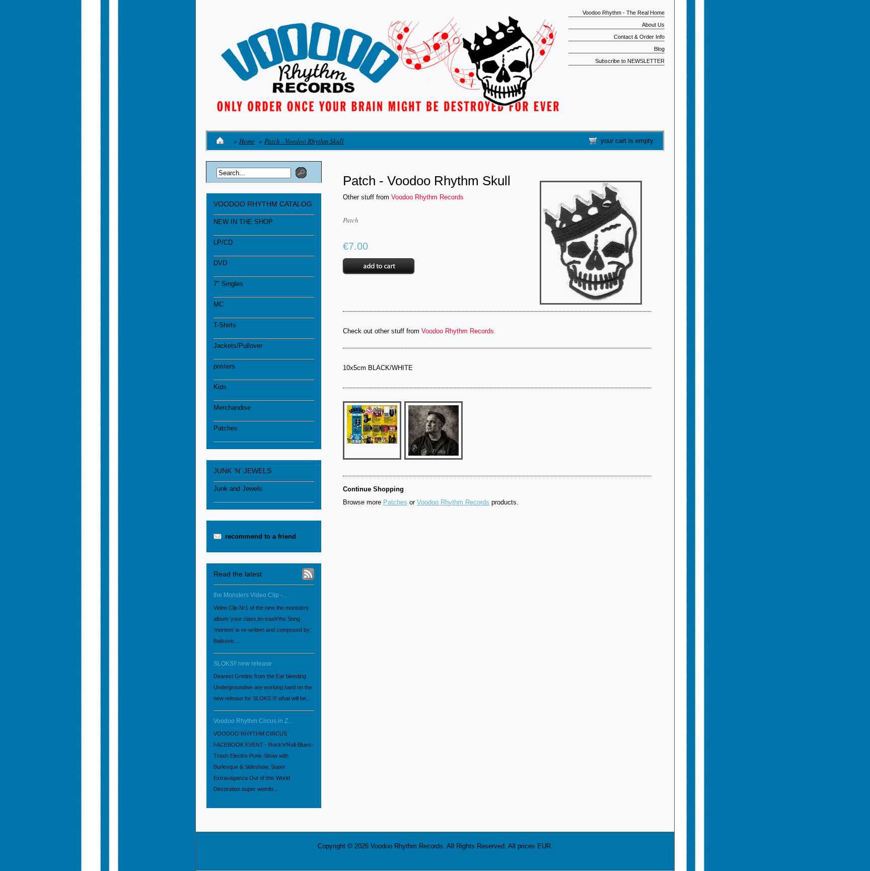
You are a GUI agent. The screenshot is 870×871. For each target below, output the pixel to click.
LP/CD (223, 242)
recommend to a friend (260, 536)
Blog (659, 49)
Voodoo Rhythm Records (427, 197)
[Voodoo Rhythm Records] (384, 109)
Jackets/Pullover (237, 345)
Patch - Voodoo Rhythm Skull (304, 141)
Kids (220, 387)
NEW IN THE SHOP (243, 222)
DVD (220, 263)
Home (247, 141)
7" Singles (228, 283)
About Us (653, 25)
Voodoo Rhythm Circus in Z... (253, 720)
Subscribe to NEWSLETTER (630, 61)
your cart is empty (627, 140)
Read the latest (237, 574)
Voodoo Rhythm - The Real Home (624, 13)
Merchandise (232, 407)
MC (218, 304)
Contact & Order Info (639, 37)
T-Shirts (224, 325)
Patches (225, 428)
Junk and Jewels (237, 488)
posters (224, 366)
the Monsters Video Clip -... (250, 595)
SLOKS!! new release (242, 663)
